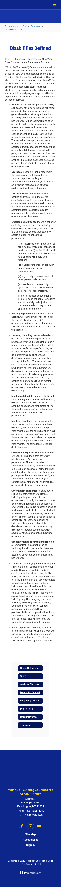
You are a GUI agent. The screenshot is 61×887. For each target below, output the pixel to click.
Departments (11, 26)
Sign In (30, 845)
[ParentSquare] (30, 872)
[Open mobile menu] (54, 4)
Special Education (32, 26)
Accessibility (30, 839)
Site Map (30, 834)
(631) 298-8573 (34, 815)
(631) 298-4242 (35, 811)
